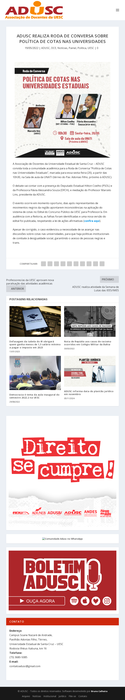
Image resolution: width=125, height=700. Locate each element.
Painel (72, 48)
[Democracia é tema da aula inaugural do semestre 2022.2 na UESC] (35, 373)
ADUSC (45, 48)
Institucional (49, 696)
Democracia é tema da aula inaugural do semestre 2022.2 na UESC (34, 396)
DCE (53, 48)
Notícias (62, 48)
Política (81, 48)
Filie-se (72, 696)
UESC (91, 48)
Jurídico (62, 696)
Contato (82, 696)
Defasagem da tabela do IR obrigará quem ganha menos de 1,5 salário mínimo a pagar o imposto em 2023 (35, 344)
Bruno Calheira (99, 691)
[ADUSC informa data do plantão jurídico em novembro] (90, 371)
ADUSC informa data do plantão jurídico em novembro (88, 393)
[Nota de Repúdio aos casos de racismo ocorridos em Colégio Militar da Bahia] (90, 321)
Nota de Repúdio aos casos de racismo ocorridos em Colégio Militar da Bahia (87, 343)
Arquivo (26, 696)
